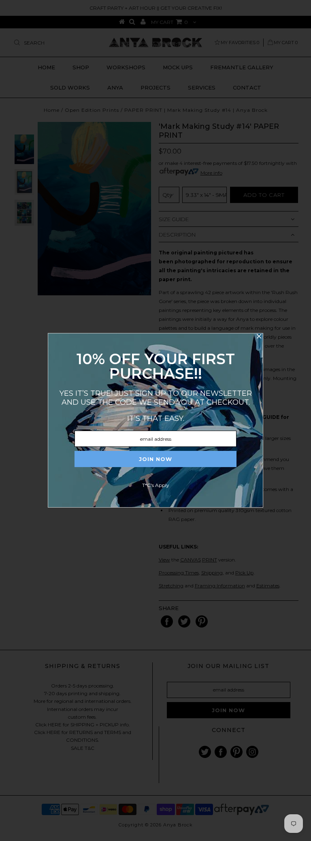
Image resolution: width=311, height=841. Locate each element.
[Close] (259, 337)
